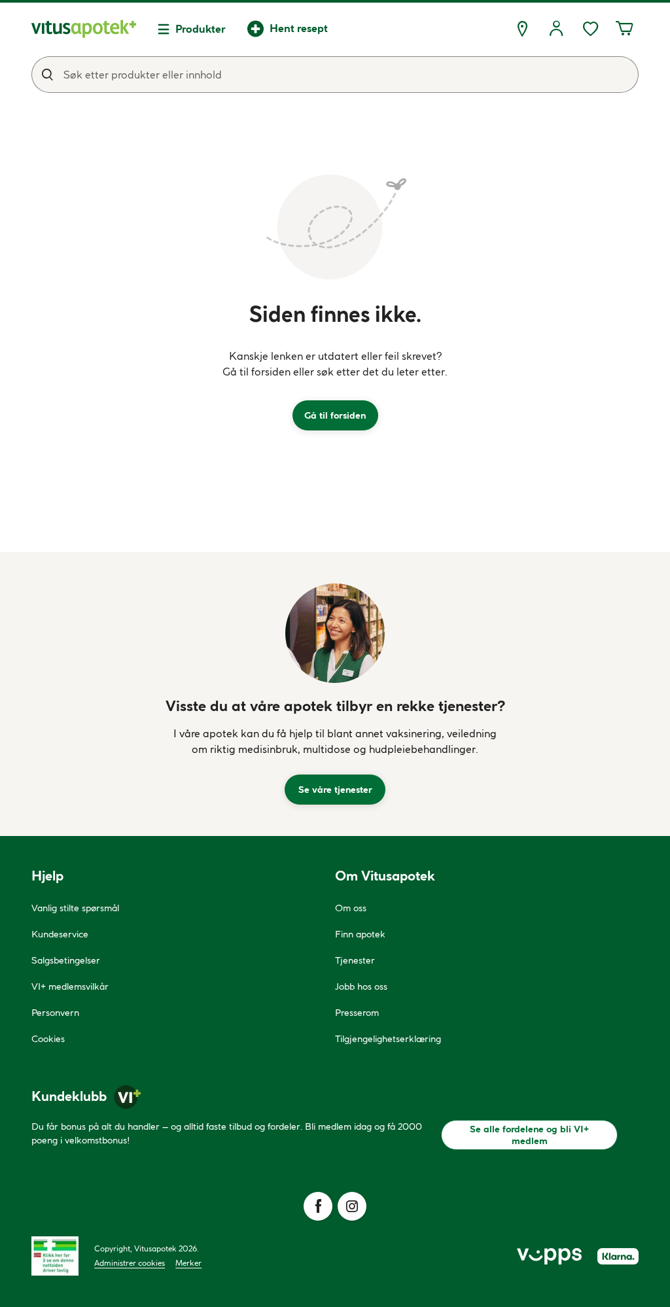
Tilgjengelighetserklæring (388, 1039)
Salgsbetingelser (65, 960)
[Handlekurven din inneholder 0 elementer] (624, 28)
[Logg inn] (556, 28)
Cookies (48, 1039)
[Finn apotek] (522, 28)
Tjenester (355, 960)
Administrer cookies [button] (129, 1263)
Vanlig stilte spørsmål (75, 908)
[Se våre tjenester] (335, 633)
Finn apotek (360, 934)
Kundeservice (59, 934)
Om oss (350, 908)
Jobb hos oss (361, 986)
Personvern (55, 1013)
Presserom (357, 1013)
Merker (188, 1263)
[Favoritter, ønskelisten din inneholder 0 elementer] (590, 28)
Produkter (200, 28)
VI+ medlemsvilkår (70, 986)
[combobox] (335, 74)
